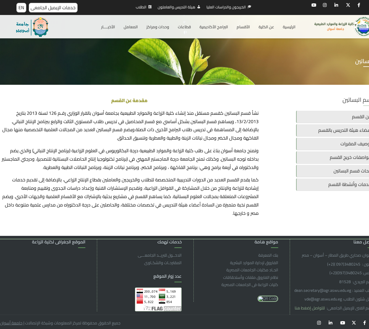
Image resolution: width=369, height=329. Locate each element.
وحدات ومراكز (157, 27)
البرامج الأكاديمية (213, 27)
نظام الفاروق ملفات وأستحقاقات (250, 277)
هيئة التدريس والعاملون (176, 6)
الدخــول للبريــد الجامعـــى (160, 255)
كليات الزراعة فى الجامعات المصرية (249, 284)
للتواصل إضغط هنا (310, 308)
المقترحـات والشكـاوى (163, 262)
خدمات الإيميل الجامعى (53, 7)
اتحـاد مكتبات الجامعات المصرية (252, 270)
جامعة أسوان (11, 323)
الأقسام (243, 27)
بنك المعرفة (268, 255)
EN (21, 7)
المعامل (131, 27)
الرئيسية (289, 27)
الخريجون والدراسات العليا (226, 6)
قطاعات (184, 27)
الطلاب (141, 6)
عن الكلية (266, 27)
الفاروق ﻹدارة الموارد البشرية (254, 262)
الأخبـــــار (108, 27)
